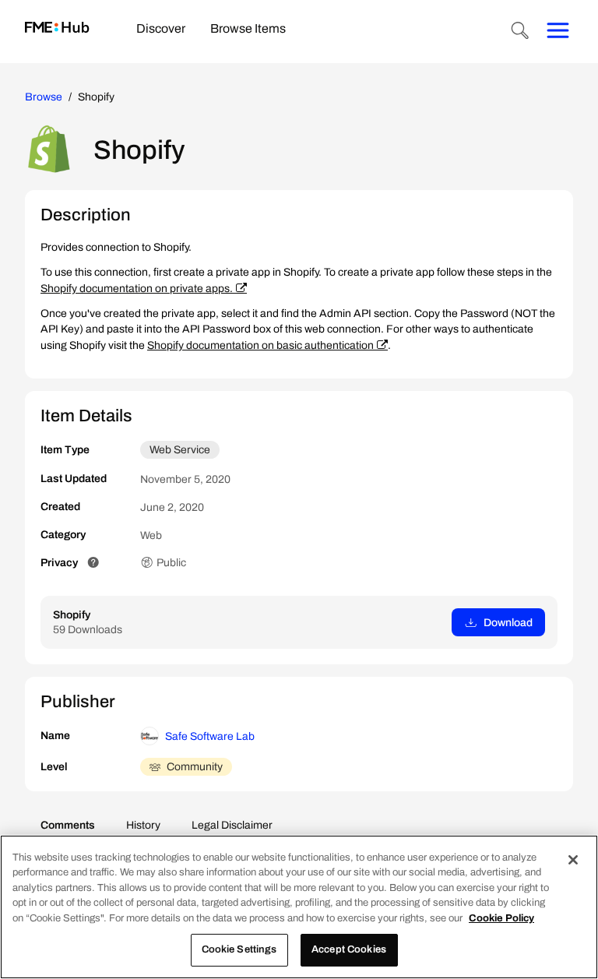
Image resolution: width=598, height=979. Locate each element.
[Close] (573, 860)
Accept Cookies (348, 949)
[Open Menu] (557, 32)
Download (508, 623)
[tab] (161, 30)
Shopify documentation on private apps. (136, 288)
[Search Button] (520, 32)
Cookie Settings (239, 949)
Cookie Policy (501, 918)
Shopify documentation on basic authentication (260, 345)
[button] (93, 563)
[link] (57, 28)
